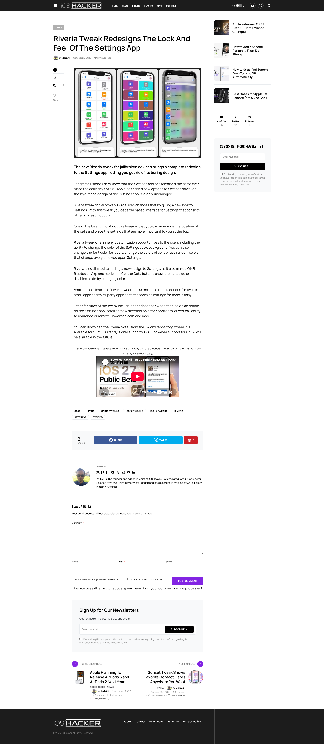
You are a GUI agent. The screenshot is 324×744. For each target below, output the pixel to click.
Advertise (173, 721)
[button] (55, 5)
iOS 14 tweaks (159, 411)
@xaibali (112, 486)
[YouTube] (253, 5)
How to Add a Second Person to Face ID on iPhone (247, 50)
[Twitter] (261, 5)
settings (80, 417)
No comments (102, 698)
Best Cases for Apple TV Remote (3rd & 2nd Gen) (249, 96)
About (127, 721)
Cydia (58, 27)
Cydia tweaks (110, 411)
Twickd (98, 417)
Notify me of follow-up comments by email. (96, 579)
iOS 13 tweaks (134, 411)
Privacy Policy (192, 721)
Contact (140, 721)
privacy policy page (142, 353)
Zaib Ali (101, 472)
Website (168, 561)
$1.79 (77, 411)
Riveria (179, 411)
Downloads (156, 721)
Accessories (98, 687)
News (110, 687)
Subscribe (177, 629)
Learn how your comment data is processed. (168, 588)
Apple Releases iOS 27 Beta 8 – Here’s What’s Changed (248, 28)
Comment (78, 522)
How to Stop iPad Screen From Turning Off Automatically (250, 73)
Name (75, 561)
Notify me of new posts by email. (146, 579)
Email (121, 561)
